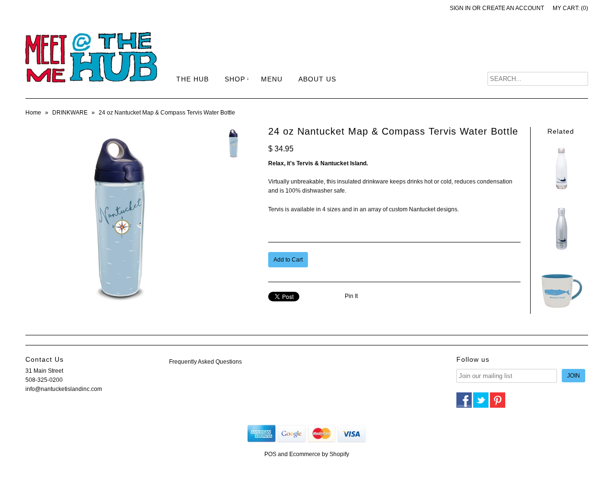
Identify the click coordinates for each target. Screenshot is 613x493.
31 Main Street (44, 370)
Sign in (460, 8)
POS (270, 454)
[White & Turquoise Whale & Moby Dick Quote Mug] (560, 310)
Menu (272, 79)
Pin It (351, 296)
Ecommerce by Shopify (319, 454)
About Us (317, 79)
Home (33, 112)
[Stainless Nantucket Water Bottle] (560, 251)
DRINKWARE (70, 112)
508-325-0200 (44, 380)
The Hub (192, 79)
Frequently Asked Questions (205, 361)
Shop (235, 79)
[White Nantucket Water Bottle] (560, 191)
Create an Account (513, 8)
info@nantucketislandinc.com (63, 389)
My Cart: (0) (570, 8)
